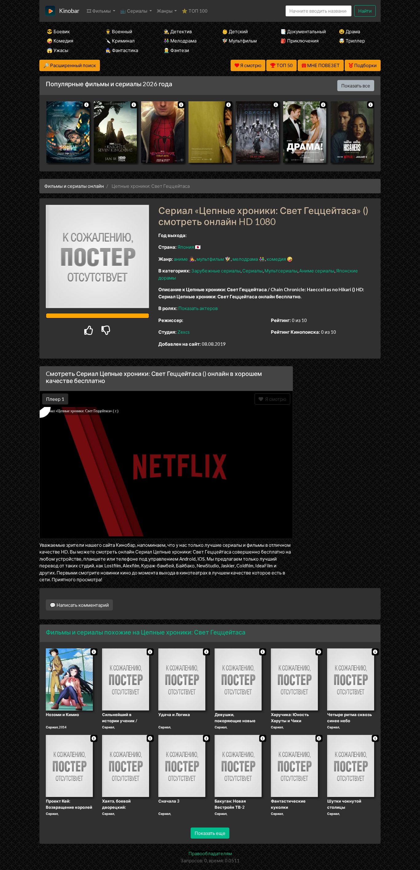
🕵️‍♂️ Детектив (178, 31)
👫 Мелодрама (180, 40)
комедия (276, 259)
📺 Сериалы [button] (134, 11)
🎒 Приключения (299, 40)
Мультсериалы (280, 270)
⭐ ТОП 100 (195, 11)
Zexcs (183, 332)
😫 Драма (349, 31)
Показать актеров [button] (198, 308)
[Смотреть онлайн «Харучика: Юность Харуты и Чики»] (294, 679)
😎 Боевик (58, 31)
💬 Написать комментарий (79, 605)
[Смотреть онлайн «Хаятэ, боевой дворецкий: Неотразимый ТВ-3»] (125, 765)
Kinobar (69, 10)
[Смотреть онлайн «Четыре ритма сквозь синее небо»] (350, 679)
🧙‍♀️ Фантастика (121, 50)
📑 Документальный (301, 31)
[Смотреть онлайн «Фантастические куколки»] (294, 765)
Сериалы (252, 270)
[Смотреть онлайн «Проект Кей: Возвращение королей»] (69, 765)
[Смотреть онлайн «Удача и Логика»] (181, 679)
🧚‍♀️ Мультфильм (239, 40)
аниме (181, 259)
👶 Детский (235, 31)
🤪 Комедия (60, 40)
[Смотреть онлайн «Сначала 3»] (181, 765)
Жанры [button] (165, 11)
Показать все (355, 85)
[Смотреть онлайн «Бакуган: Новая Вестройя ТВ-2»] (238, 765)
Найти (365, 11)
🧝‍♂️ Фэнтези (176, 50)
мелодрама (245, 259)
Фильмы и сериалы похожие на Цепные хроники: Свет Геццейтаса (145, 632)
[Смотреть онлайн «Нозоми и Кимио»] (69, 679)
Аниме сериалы (316, 270)
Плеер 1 (55, 399)
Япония (185, 247)
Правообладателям (210, 853)
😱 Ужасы (57, 50)
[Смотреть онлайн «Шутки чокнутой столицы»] (350, 765)
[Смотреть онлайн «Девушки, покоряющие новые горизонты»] (238, 679)
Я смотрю (274, 399)
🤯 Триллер (352, 40)
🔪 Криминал (120, 40)
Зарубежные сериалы (215, 270)
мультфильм (210, 259)
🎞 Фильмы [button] (99, 11)
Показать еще (210, 833)
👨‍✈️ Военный (118, 31)
